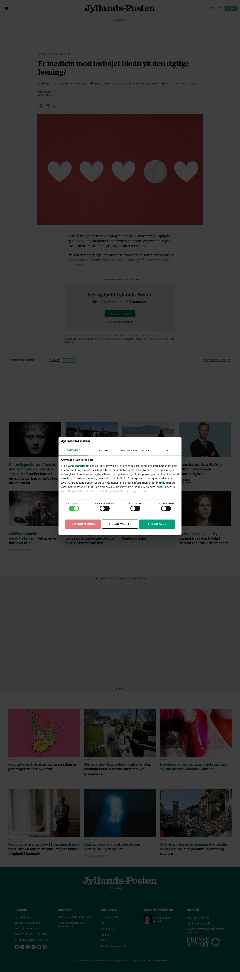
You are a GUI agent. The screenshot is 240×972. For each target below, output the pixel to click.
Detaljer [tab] (103, 450)
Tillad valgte (120, 524)
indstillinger (163, 482)
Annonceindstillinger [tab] (135, 450)
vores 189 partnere (79, 465)
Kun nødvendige (83, 524)
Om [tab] (166, 450)
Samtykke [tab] (73, 450)
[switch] (105, 508)
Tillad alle (157, 524)
